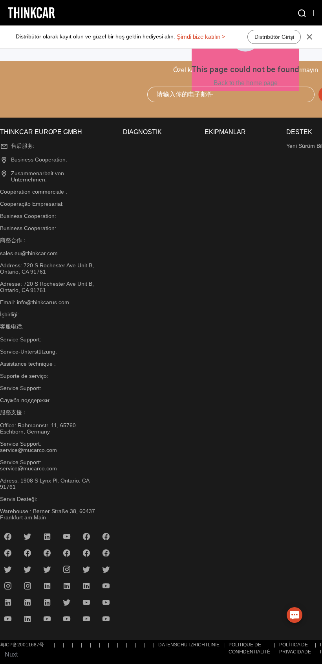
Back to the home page (246, 83)
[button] (302, 13)
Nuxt (11, 654)
